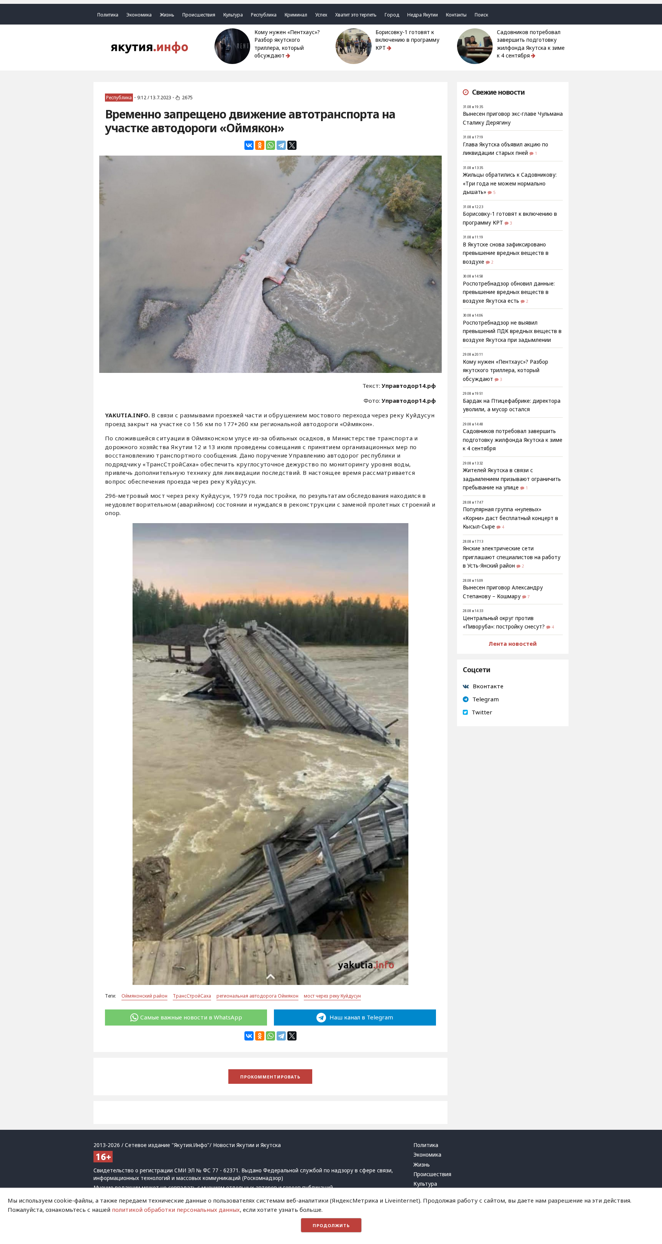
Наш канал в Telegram (360, 1017)
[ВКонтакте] (249, 145)
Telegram (485, 699)
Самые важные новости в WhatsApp (191, 1017)
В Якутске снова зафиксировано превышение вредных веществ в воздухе (506, 253)
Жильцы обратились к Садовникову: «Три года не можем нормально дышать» (510, 183)
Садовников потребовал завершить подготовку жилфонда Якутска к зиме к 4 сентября (531, 44)
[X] (292, 145)
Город (392, 14)
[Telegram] (281, 145)
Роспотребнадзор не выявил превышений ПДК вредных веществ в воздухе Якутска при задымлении (512, 331)
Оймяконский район (144, 996)
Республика (264, 14)
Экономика (139, 14)
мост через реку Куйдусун (332, 996)
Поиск (481, 14)
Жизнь (167, 14)
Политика (107, 14)
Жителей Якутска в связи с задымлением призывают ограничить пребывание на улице (512, 479)
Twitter (482, 712)
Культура (233, 14)
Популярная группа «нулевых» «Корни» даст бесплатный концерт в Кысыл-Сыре (510, 518)
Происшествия (198, 14)
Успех (321, 14)
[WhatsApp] (270, 145)
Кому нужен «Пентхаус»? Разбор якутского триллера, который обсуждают (287, 44)
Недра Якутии (422, 14)
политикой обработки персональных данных (176, 1209)
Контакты (456, 14)
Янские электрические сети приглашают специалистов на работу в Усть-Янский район (511, 557)
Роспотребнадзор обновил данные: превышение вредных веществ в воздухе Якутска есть (509, 292)
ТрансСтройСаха (192, 996)
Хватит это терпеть (356, 14)
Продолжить (331, 1225)
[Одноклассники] (259, 145)
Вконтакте (488, 686)
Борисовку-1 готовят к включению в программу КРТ (407, 40)
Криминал (296, 14)
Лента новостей (512, 643)
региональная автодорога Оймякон (257, 996)
